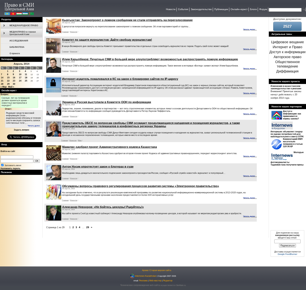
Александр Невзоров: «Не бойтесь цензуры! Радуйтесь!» (103, 207)
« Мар (4, 87)
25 (26, 81)
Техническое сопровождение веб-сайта (140, 285)
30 (14, 84)
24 (20, 81)
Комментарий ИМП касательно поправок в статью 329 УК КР (293, 143)
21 (2, 81)
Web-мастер (155, 280)
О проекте (15, 53)
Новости (73, 32)
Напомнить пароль (10, 168)
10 (20, 74)
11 (26, 74)
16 (14, 77)
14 (2, 77)
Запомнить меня (12, 165)
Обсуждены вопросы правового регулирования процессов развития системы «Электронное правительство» (140, 186)
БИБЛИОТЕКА (17, 47)
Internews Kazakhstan (145, 276)
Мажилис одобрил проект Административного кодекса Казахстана (109, 146)
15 (8, 77)
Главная (65, 32)
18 (26, 77)
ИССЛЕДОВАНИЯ (19, 41)
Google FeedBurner (287, 254)
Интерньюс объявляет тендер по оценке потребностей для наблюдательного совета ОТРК (287, 134)
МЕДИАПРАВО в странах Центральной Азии (23, 33)
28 (2, 84)
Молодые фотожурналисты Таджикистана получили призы (287, 158)
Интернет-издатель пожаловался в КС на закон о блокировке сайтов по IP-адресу (120, 78)
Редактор (167, 280)
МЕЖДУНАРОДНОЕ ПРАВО (24, 25)
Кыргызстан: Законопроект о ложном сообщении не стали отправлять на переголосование (127, 20)
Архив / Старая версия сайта (156, 270)
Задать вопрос (21, 130)
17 (20, 77)
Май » (11, 87)
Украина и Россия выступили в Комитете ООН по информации (106, 102)
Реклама (143, 280)
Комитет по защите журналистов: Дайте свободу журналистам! (107, 39)
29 (8, 84)
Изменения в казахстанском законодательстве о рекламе (286, 87)
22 (8, 81)
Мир (80, 140)
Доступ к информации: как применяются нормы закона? (292, 115)
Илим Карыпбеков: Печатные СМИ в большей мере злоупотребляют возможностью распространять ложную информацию (150, 59)
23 (14, 81)
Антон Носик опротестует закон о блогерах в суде (98, 166)
